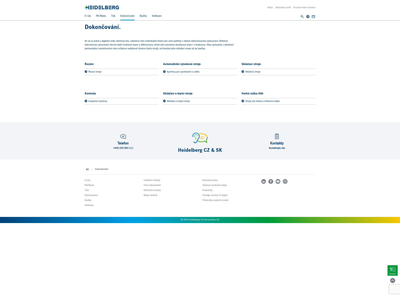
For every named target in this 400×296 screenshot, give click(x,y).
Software (157, 16)
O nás (88, 16)
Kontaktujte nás (277, 148)
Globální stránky (152, 180)
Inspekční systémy (97, 101)
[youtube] (278, 181)
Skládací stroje (252, 72)
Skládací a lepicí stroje (178, 101)
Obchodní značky (152, 190)
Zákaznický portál (283, 7)
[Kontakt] (313, 16)
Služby (143, 16)
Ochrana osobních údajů (214, 185)
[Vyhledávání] (302, 16)
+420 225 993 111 (123, 148)
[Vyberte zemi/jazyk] (308, 16)
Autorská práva (210, 180)
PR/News (101, 16)
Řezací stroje (95, 72)
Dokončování (127, 16)
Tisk (113, 16)
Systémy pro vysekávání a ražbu (183, 72)
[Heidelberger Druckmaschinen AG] (101, 7)
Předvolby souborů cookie (215, 200)
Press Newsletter (152, 185)
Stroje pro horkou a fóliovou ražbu (262, 101)
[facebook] (270, 181)
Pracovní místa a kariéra (304, 7)
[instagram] (285, 181)
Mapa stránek (151, 195)
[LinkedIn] (263, 181)
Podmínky (207, 190)
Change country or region (215, 195)
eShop (270, 7)
